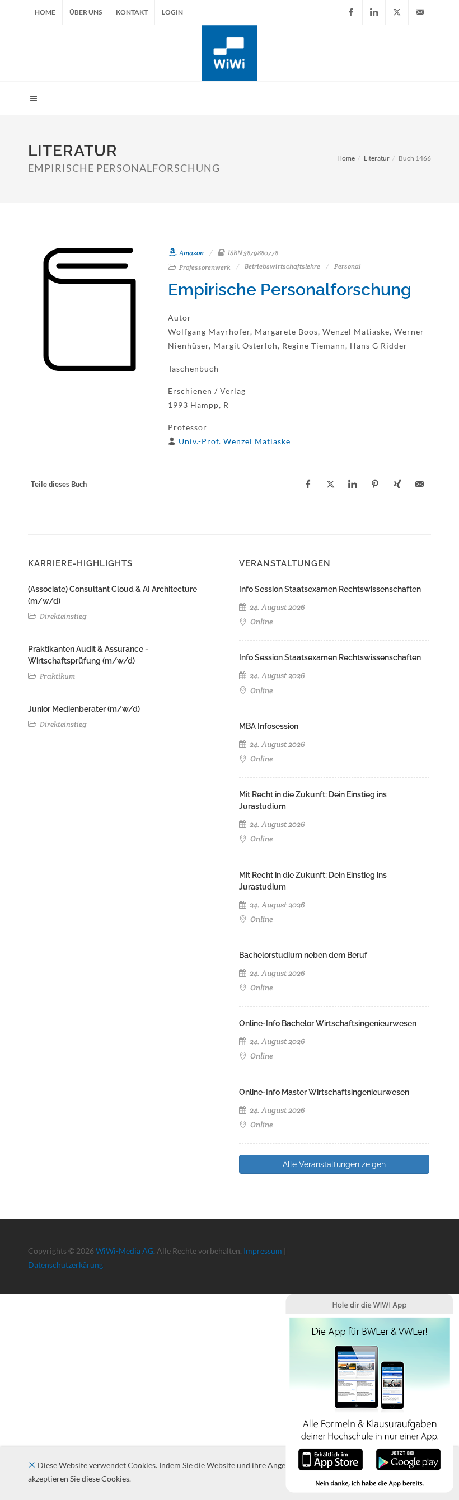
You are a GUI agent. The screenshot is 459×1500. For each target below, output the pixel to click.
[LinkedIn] (374, 12)
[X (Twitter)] (397, 12)
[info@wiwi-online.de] (420, 12)
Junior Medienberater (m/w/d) (84, 708)
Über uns (85, 12)
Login (172, 12)
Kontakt (132, 12)
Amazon (191, 252)
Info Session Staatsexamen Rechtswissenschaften (330, 589)
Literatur (377, 158)
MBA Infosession (268, 726)
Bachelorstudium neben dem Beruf (303, 955)
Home (45, 12)
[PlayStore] (408, 1458)
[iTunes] (330, 1458)
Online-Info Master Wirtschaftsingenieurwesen (324, 1092)
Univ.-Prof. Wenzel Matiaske (235, 441)
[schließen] (32, 1465)
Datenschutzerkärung (65, 1264)
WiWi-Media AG (124, 1251)
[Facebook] (351, 12)
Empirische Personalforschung (289, 289)
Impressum (262, 1251)
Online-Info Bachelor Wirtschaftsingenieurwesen (327, 1023)
